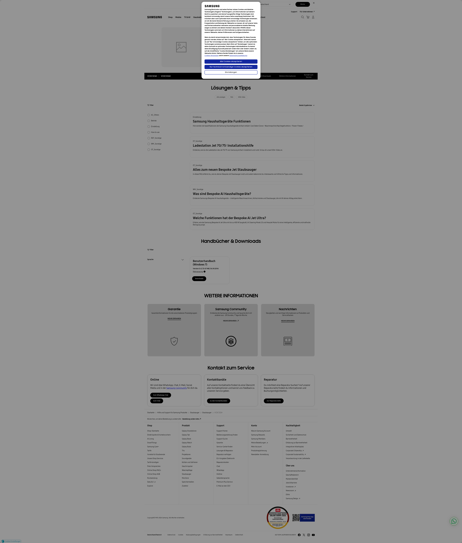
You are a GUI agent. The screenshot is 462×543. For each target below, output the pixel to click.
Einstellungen (231, 72)
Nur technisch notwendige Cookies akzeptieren (231, 67)
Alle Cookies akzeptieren (231, 61)
